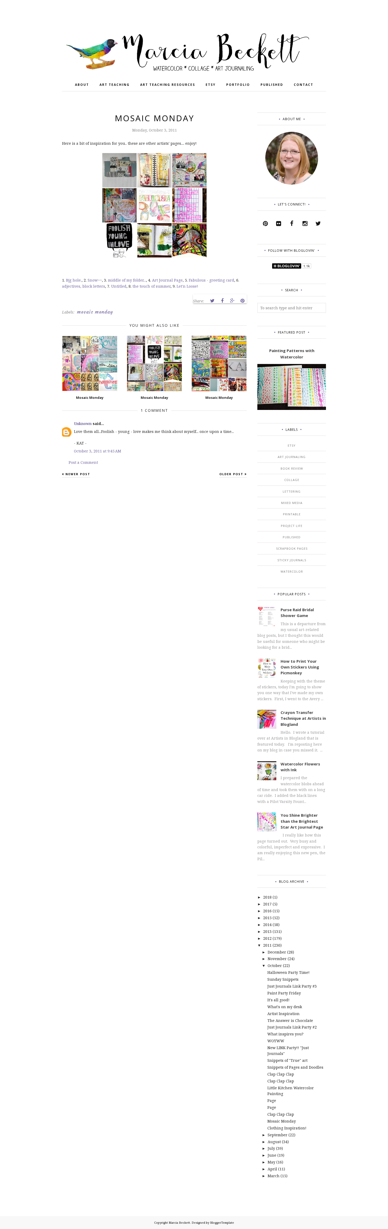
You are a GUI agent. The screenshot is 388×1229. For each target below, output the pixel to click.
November (277, 958)
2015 (267, 917)
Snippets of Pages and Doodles (295, 1067)
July (271, 1148)
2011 (267, 945)
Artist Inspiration (283, 1013)
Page (271, 1100)
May (271, 1162)
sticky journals (291, 560)
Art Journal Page (167, 280)
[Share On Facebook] (222, 301)
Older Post (231, 474)
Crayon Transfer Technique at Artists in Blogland (303, 718)
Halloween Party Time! (288, 972)
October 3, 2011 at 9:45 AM (97, 451)
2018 (267, 897)
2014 (267, 924)
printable (292, 514)
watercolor (292, 571)
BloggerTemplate (222, 1223)
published (292, 537)
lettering (292, 491)
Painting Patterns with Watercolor (291, 353)
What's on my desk (284, 1006)
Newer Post (77, 474)
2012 (267, 938)
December (277, 952)
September (277, 1134)
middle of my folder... (127, 280)
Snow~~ (95, 280)
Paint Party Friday (284, 993)
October (275, 965)
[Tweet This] (212, 301)
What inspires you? (285, 1033)
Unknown (83, 423)
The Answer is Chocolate (290, 1020)
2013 (267, 931)
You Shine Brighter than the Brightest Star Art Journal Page (302, 821)
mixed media (291, 503)
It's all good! (278, 999)
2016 (267, 910)
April (272, 1168)
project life (291, 526)
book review (292, 468)
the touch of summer (152, 286)
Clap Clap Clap (280, 1074)
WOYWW (275, 1040)
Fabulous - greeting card (211, 280)
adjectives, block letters (83, 286)
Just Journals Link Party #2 (292, 1027)
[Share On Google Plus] (232, 301)
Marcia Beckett (179, 1223)
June (272, 1155)
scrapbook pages (291, 548)
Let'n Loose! (187, 286)
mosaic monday (95, 312)
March (274, 1175)
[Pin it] (242, 301)
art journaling (292, 457)
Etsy (292, 445)
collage (291, 480)
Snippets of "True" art (287, 1060)
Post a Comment (83, 462)
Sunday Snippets (283, 979)
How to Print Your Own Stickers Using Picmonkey (300, 667)
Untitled (118, 286)
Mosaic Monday (281, 1121)
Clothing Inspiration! (286, 1127)
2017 (267, 903)
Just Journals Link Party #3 (292, 986)
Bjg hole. (74, 280)
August (274, 1141)
